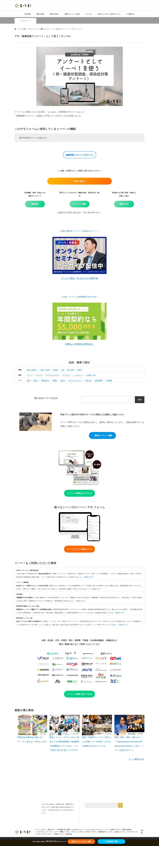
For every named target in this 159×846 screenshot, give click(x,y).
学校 (28, 380)
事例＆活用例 (126, 829)
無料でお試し (54, 14)
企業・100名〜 (32, 370)
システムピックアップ (44, 832)
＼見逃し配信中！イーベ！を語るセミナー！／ (79, 231)
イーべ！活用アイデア (112, 829)
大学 (62, 370)
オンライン (67, 375)
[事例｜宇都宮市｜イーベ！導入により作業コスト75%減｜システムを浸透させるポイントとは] (97, 725)
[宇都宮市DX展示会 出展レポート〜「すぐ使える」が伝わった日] (32, 725)
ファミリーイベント (75, 380)
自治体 (55, 370)
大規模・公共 (91, 375)
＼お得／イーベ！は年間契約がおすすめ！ (79, 297)
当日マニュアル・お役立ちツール (109, 14)
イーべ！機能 (58, 832)
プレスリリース (132, 832)
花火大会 (88, 380)
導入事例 (28, 14)
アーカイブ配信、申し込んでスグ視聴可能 (79, 278)
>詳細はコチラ (80, 601)
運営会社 (69, 834)
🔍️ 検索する (130, 14)
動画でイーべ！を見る (72, 14)
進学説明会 (99, 380)
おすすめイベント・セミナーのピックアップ (87, 829)
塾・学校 (71, 370)
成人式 (62, 380)
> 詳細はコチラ (88, 577)
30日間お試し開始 (64, 829)
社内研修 (109, 380)
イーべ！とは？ (40, 829)
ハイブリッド (78, 375)
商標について (59, 834)
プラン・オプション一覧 (74, 832)
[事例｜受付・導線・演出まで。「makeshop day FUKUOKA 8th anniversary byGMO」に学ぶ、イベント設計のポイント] (129, 725)
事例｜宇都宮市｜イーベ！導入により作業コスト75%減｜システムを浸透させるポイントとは (96, 741)
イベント (30, 375)
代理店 (79, 370)
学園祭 (54, 380)
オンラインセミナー (52, 375)
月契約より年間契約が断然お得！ (79, 344)
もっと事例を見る (136, 759)
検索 (140, 400)
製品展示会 (45, 380)
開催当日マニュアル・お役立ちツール (112, 832)
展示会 (35, 380)
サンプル (89, 14)
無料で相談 (40, 14)
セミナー (39, 375)
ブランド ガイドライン (44, 834)
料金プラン (51, 829)
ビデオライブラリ (90, 832)
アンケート (25, 21)
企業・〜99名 (45, 370)
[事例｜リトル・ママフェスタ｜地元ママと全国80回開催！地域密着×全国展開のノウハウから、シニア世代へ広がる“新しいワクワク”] (65, 725)
